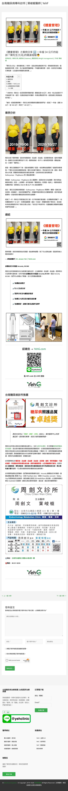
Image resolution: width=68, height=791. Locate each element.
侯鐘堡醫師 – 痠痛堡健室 (11, 748)
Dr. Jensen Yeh (21, 259)
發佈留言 (8, 58)
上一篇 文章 (6, 596)
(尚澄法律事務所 (36, 785)
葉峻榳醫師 (37, 783)
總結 (9, 81)
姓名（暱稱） (39, 695)
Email (37, 702)
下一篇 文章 (61, 596)
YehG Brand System (10, 783)
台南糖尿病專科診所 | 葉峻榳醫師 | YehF (25, 3)
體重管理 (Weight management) (43, 58)
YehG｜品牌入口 (41, 738)
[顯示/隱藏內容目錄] (18, 76)
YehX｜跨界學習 (40, 741)
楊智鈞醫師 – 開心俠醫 (10, 745)
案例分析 (10, 79)
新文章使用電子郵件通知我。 (16, 654)
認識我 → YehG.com (14, 84)
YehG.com (31, 259)
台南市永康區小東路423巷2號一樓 (23, 558)
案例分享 (15, 58)
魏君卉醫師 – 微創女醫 (10, 741)
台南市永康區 (41, 446)
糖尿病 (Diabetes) (25, 58)
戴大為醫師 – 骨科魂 (9, 738)
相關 (12, 88)
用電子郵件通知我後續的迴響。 (17, 649)
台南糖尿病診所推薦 (13, 86)
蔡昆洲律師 (39, 748)
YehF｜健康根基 (40, 745)
